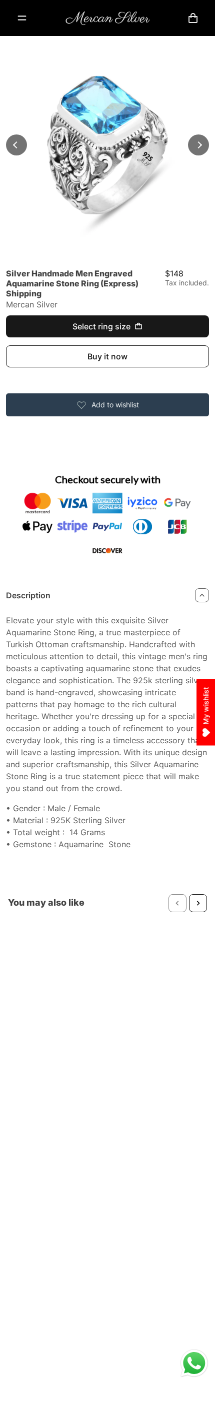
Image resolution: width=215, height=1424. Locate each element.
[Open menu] (22, 18)
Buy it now (108, 356)
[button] (177, 903)
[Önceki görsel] (16, 144)
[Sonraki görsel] (198, 144)
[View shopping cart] (193, 18)
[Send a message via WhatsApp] (194, 1363)
